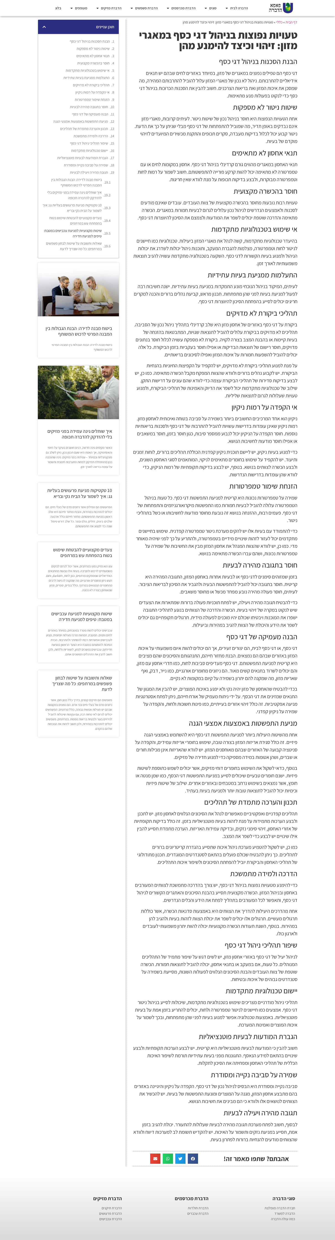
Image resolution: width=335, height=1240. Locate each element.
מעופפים (81, 8)
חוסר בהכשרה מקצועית (93, 63)
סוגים (212, 8)
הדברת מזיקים (111, 8)
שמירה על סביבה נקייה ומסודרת (86, 165)
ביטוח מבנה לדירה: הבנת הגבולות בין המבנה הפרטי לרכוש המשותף (76, 182)
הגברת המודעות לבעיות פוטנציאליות (82, 157)
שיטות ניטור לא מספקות (93, 48)
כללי (279, 22)
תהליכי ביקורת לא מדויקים (91, 85)
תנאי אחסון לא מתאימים (93, 55)
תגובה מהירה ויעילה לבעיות (89, 172)
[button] (193, 1159)
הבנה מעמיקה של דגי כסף (90, 114)
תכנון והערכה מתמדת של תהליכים (84, 128)
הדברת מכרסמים (183, 8)
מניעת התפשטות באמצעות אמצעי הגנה (80, 121)
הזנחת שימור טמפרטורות (92, 99)
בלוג (58, 8)
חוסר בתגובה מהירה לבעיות (89, 106)
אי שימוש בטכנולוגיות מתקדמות (88, 70)
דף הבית (291, 22)
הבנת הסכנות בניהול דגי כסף (90, 41)
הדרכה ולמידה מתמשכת (91, 136)
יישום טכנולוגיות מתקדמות (89, 150)
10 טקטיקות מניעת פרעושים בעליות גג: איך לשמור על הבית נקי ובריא (72, 208)
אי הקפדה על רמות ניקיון (92, 92)
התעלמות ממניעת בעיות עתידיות (86, 77)
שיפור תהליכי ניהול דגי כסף (89, 143)
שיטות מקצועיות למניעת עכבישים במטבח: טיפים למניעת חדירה (73, 233)
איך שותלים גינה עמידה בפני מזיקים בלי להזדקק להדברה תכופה (74, 195)
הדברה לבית (239, 8)
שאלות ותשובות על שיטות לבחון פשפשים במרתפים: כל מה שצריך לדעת (74, 246)
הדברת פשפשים (146, 8)
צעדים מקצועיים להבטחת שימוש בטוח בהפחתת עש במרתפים (75, 221)
